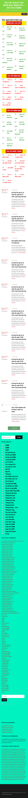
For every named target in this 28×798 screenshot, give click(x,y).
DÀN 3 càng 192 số (18, 754)
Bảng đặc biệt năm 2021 (10, 751)
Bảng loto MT (4, 681)
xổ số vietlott (9, 462)
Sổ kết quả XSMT (10, 459)
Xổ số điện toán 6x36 (11, 476)
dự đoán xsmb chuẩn (11, 762)
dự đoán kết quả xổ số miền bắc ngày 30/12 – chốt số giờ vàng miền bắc (19, 289)
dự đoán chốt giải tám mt (7, 588)
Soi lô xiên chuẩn (14, 776)
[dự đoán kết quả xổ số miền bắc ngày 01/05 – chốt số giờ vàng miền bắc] (6, 356)
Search (19, 437)
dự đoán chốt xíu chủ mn (7, 609)
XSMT (7, 450)
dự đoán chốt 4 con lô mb (7, 551)
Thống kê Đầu (9, 503)
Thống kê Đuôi (9, 505)
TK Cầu (3, 650)
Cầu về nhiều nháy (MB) (12, 491)
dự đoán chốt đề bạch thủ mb (8, 559)
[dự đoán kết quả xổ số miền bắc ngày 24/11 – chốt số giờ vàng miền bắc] (6, 308)
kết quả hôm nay (10, 452)
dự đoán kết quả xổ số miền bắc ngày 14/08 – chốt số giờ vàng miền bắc (19, 337)
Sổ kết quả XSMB (10, 455)
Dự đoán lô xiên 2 (9, 761)
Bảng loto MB (4, 678)
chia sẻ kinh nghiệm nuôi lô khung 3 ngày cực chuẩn (18, 409)
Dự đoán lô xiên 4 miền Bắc (19, 761)
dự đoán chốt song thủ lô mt (8, 594)
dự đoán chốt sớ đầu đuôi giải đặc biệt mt (10, 593)
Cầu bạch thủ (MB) (11, 483)
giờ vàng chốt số (14, 766)
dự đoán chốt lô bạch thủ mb (8, 569)
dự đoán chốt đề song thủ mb (8, 562)
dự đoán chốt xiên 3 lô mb (7, 577)
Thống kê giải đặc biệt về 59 (11, 779)
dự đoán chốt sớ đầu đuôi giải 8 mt (9, 591)
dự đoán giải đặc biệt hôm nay (14, 757)
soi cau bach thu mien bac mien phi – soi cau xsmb (14, 5)
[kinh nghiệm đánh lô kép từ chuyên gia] (6, 238)
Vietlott (3, 631)
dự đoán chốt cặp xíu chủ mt (8, 584)
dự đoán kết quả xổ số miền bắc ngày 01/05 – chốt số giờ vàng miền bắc (19, 361)
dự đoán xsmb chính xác (21, 762)
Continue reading (16, 421)
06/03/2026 (15, 190)
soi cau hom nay (11, 767)
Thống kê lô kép (10, 500)
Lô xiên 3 (6, 767)
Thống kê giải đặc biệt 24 (8, 777)
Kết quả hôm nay (5, 623)
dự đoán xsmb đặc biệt (6, 764)
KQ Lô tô (3, 676)
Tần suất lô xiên (20, 779)
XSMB (7, 445)
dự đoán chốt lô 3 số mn (7, 606)
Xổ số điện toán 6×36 (6, 645)
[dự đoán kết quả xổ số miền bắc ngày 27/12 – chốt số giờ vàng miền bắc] (6, 260)
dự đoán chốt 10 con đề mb (7, 549)
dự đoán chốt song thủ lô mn (8, 608)
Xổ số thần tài (9, 481)
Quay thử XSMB (10, 524)
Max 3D (7, 469)
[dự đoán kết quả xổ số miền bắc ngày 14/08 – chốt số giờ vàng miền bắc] (6, 332)
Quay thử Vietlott (10, 531)
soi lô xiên (9, 776)
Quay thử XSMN (10, 527)
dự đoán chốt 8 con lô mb (7, 554)
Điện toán (4, 643)
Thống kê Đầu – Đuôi (11, 507)
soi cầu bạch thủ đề (11, 772)
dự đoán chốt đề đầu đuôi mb (8, 561)
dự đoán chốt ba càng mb (7, 556)
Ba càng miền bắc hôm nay (16, 749)
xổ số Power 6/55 (10, 467)
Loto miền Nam (9, 519)
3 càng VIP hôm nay (6, 749)
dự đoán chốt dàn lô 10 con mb (8, 557)
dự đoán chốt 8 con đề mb (7, 547)
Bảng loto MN (4, 680)
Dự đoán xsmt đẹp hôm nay (7, 581)
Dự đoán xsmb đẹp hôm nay (8, 564)
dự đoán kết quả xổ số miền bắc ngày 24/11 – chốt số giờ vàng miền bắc (19, 313)
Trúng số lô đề (5, 616)
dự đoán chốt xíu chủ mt (7, 596)
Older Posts (14, 428)
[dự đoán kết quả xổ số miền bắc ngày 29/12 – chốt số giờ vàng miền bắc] (6, 214)
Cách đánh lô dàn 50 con (18, 752)
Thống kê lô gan (10, 495)
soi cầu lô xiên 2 (18, 774)
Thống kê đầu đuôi (11, 493)
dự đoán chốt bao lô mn (7, 599)
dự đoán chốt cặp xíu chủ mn (8, 601)
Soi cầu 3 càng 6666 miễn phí (12, 769)
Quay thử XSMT (10, 529)
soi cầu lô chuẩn (11, 774)
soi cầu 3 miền (13, 771)
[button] (24, 14)
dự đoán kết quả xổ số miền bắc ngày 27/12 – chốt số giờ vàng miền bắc (19, 265)
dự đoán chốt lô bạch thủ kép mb (9, 567)
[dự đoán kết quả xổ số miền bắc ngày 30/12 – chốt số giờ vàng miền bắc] (6, 284)
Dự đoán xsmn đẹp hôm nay (8, 598)
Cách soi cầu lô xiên (8, 752)
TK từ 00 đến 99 (10, 515)
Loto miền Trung (10, 522)
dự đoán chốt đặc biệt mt (7, 586)
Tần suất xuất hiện (10, 512)
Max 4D (7, 471)
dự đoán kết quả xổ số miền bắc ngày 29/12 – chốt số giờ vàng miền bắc (19, 219)
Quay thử (4, 683)
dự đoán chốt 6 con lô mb (7, 552)
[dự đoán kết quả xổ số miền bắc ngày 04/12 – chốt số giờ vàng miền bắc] (6, 190)
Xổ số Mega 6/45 (5, 634)
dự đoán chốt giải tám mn (7, 604)
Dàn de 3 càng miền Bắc (16, 756)
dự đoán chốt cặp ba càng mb (8, 566)
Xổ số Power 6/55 (5, 636)
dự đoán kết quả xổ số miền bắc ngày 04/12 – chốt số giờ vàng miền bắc (19, 194)
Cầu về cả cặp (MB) (11, 488)
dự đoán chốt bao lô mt (7, 582)
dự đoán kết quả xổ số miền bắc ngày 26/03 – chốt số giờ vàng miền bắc (19, 385)
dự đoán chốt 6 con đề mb (7, 546)
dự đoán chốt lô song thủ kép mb (9, 572)
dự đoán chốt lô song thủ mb (8, 574)
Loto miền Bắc (9, 517)
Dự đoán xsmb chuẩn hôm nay (8, 542)
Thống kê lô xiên (10, 498)
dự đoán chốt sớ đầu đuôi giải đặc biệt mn (10, 613)
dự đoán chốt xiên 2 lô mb (7, 576)
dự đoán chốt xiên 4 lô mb (7, 579)
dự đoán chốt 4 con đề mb (7, 544)
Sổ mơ (7, 534)
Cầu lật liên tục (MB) (11, 486)
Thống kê (8, 474)
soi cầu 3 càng (18, 767)
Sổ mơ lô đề (4, 614)
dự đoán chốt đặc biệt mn (7, 603)
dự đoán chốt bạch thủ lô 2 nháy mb (9, 571)
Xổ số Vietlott (4, 633)
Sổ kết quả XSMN (10, 457)
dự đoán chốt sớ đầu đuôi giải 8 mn (9, 611)
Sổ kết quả (4, 624)
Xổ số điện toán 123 (11, 479)
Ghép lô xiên (8, 766)
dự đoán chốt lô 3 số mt (7, 589)
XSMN (7, 448)
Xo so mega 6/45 (10, 464)
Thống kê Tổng (9, 510)
